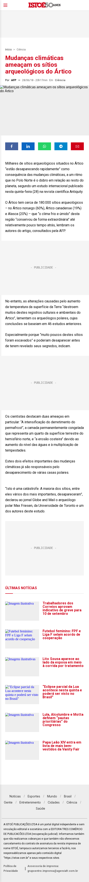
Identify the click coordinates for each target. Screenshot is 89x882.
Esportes (34, 796)
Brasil (68, 796)
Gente (8, 802)
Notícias (15, 796)
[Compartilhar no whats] (44, 146)
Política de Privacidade (10, 868)
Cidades (54, 802)
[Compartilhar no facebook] (11, 146)
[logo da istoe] (44, 5)
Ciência (21, 49)
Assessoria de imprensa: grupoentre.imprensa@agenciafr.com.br (52, 868)
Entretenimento (30, 802)
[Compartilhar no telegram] (60, 146)
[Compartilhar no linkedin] (28, 146)
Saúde (40, 808)
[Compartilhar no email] (77, 146)
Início (8, 49)
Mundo (52, 796)
